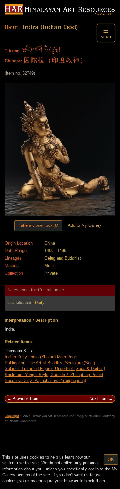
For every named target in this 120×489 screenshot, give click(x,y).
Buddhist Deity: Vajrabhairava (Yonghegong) (45, 380)
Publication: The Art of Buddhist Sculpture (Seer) (50, 362)
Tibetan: (13, 50)
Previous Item (25, 398)
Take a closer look (39, 225)
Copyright (12, 416)
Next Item (98, 398)
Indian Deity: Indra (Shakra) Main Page (41, 356)
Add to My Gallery (84, 225)
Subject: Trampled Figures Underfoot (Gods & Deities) (55, 368)
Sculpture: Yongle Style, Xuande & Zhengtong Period (54, 374)
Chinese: (13, 61)
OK (111, 459)
